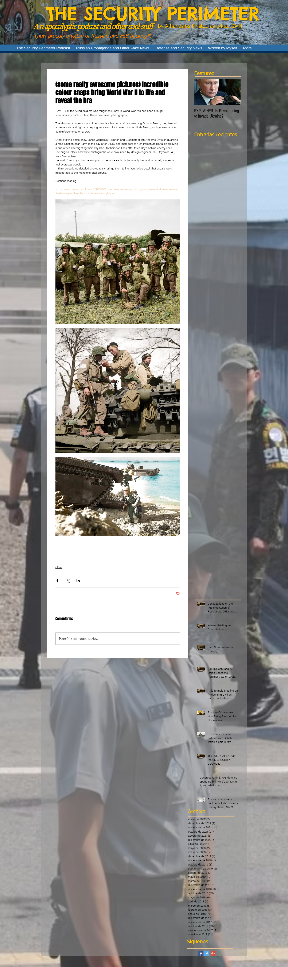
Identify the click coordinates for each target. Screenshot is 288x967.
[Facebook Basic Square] (200, 953)
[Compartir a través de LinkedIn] (78, 581)
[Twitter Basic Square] (206, 953)
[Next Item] (234, 92)
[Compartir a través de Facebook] (57, 581)
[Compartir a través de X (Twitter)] (68, 581)
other (58, 567)
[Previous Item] (201, 92)
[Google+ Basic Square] (213, 953)
